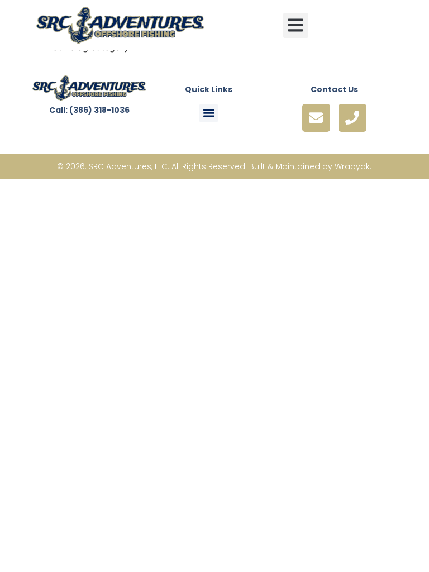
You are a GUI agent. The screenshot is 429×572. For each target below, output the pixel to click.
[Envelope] (316, 118)
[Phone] (352, 118)
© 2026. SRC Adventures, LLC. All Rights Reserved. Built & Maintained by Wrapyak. (214, 166)
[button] (295, 25)
